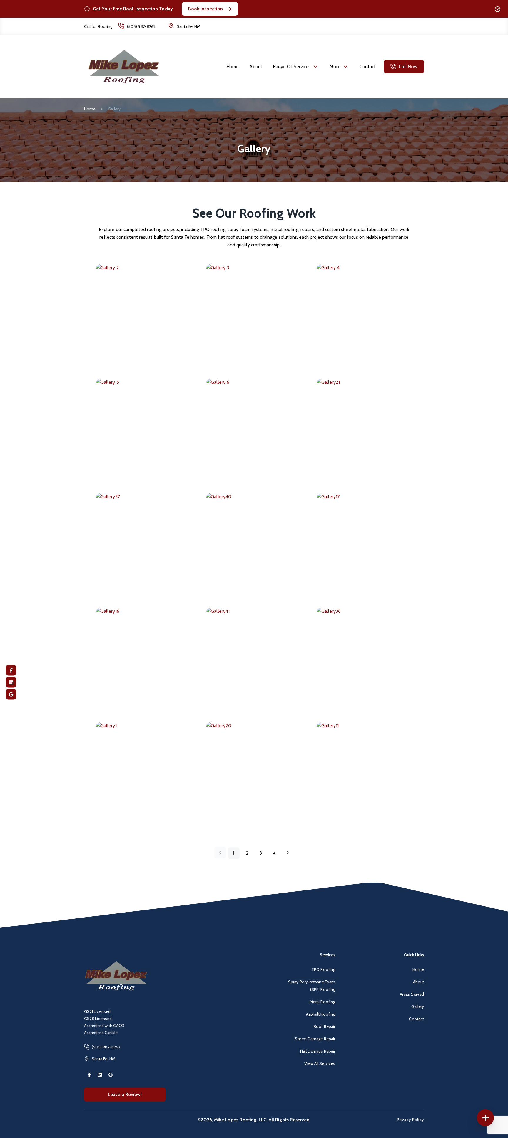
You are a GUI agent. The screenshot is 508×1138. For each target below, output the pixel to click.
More (335, 66)
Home (232, 66)
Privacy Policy (410, 1119)
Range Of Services (291, 66)
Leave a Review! (125, 1094)
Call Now (408, 66)
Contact (368, 66)
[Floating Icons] (485, 1117)
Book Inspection (205, 8)
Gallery (417, 1006)
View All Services (319, 1063)
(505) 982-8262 (141, 26)
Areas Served (412, 994)
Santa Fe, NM (188, 26)
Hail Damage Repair (317, 1051)
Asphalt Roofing (320, 1014)
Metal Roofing (322, 1001)
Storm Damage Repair (315, 1038)
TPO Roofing (323, 969)
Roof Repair (324, 1026)
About (255, 66)
